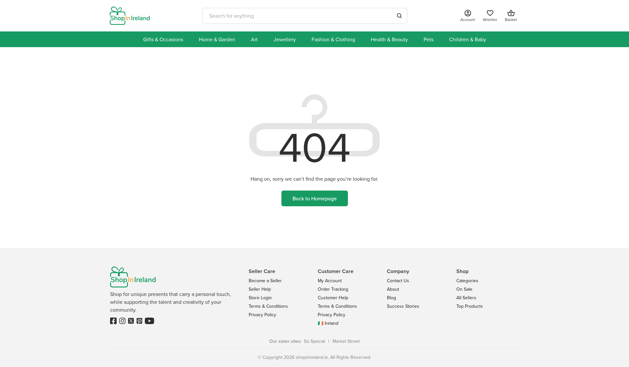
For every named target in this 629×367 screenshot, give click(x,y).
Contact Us (398, 280)
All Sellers (466, 297)
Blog (391, 297)
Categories (467, 280)
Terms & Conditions (268, 306)
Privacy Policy (262, 314)
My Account (330, 280)
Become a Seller (265, 280)
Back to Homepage (315, 198)
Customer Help (333, 297)
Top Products (469, 306)
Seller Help (260, 289)
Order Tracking (333, 289)
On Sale (464, 289)
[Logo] (130, 16)
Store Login (260, 297)
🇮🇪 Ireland (328, 323)
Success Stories (403, 306)
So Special (314, 341)
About (393, 289)
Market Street (346, 341)
